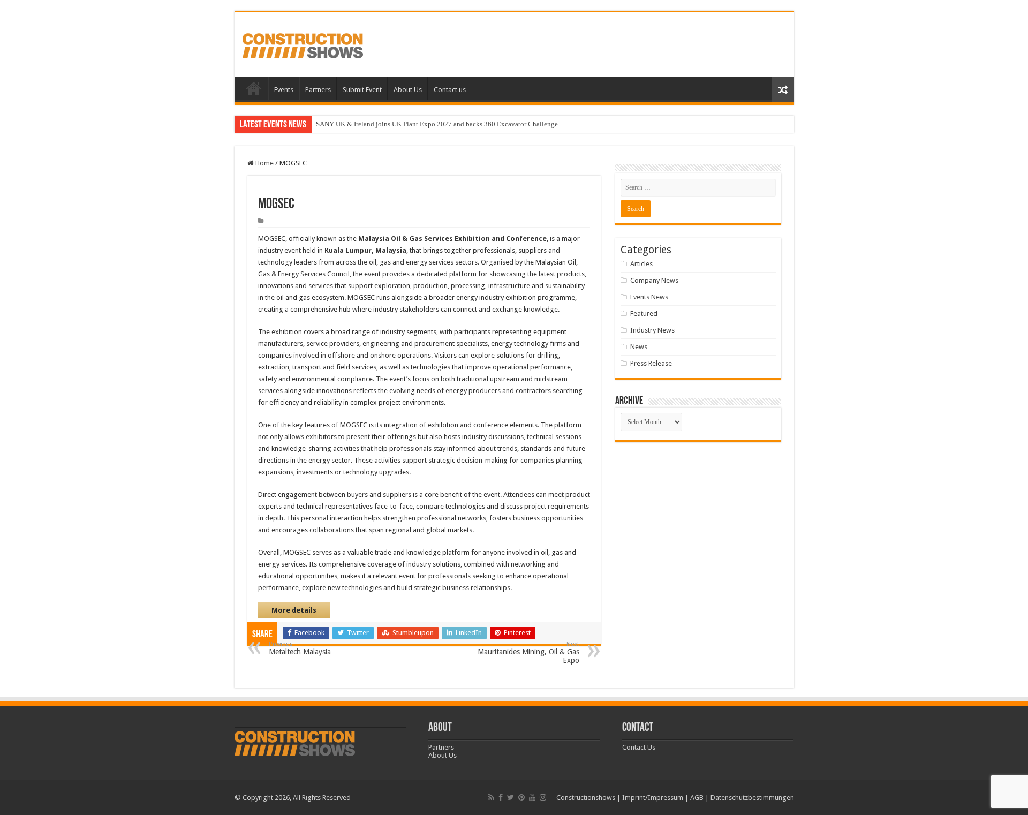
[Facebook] (500, 797)
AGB (697, 798)
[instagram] (543, 797)
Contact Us (638, 747)
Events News (649, 297)
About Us (408, 90)
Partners (318, 90)
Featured (643, 314)
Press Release (651, 363)
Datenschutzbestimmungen (752, 798)
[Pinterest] (521, 797)
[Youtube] (532, 797)
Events (283, 90)
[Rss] (491, 797)
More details (293, 610)
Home (254, 88)
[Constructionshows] (303, 44)
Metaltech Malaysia (300, 648)
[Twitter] (510, 797)
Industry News (652, 330)
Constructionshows (585, 798)
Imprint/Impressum (652, 798)
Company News (654, 280)
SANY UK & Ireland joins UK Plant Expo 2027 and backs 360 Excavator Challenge (437, 124)
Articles (641, 264)
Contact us (450, 90)
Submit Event (362, 90)
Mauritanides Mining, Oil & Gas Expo (528, 652)
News (638, 347)
